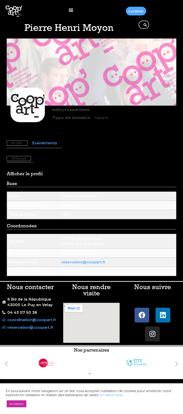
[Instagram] (152, 334)
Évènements (44, 143)
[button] (71, 10)
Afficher (19, 158)
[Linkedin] (163, 315)
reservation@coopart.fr (83, 262)
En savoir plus (111, 395)
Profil (16, 143)
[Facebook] (142, 315)
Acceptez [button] (16, 403)
